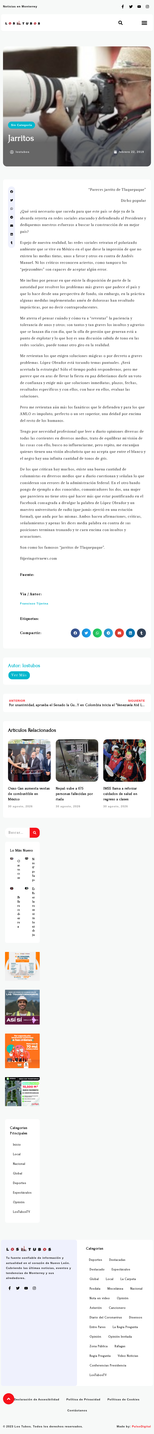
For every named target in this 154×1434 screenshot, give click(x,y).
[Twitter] (131, 6)
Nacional (19, 1164)
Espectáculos (22, 1192)
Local (17, 1154)
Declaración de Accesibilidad (36, 1399)
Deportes (19, 1183)
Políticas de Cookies (123, 1399)
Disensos (135, 1317)
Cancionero (117, 1308)
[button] (120, 22)
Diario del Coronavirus (106, 1317)
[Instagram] (147, 6)
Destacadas (117, 1260)
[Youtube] (139, 6)
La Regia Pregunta (125, 1327)
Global (17, 1173)
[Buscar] (35, 833)
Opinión (19, 1202)
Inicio (17, 1144)
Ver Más (19, 675)
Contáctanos (77, 1410)
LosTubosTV (21, 1212)
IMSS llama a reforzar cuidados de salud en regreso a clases (120, 794)
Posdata (95, 1288)
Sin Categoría (21, 125)
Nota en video (100, 1298)
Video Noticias (128, 1356)
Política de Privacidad (83, 1399)
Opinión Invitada (120, 1336)
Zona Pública (99, 1346)
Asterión (96, 1308)
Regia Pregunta (100, 1356)
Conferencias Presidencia (108, 1365)
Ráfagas (120, 1346)
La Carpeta (128, 1279)
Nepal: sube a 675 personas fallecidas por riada (74, 794)
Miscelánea (115, 1288)
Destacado (97, 1269)
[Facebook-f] (122, 6)
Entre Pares (98, 1327)
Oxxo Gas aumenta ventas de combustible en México (29, 794)
